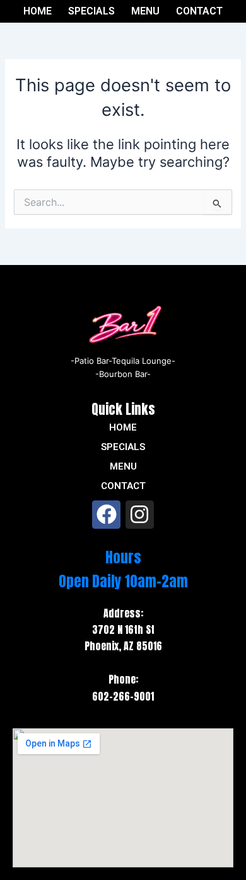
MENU (145, 11)
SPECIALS (91, 11)
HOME (37, 11)
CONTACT (199, 11)
